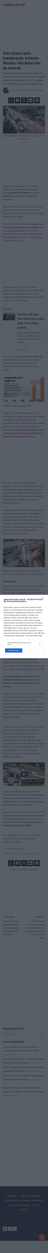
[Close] (43, 599)
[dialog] (24, 626)
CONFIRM (14, 650)
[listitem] (24, 643)
